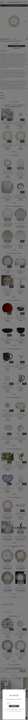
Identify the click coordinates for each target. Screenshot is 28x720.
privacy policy (19, 711)
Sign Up (14, 706)
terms (16, 711)
